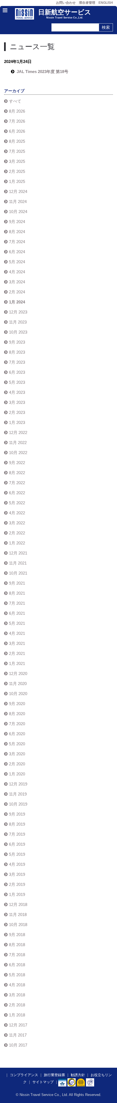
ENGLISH (105, 3)
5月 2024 (17, 261)
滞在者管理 (87, 3)
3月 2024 (17, 282)
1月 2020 (17, 774)
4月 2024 (17, 272)
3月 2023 (17, 402)
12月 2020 (18, 673)
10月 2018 (18, 924)
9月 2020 (17, 703)
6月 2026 (17, 131)
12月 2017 (18, 1025)
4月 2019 (17, 864)
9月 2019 (17, 814)
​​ (71, 1082)
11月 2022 (18, 442)
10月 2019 (18, 804)
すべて (15, 101)
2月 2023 (17, 412)
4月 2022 (17, 513)
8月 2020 (17, 713)
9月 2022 (17, 462)
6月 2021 (17, 613)
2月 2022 (17, 533)
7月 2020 (17, 723)
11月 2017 (18, 1035)
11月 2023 (18, 322)
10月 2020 (18, 693)
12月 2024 (18, 191)
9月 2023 (17, 342)
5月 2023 (17, 382)
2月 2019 (17, 884)
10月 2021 (18, 573)
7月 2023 (17, 362)
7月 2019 (17, 834)
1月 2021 (17, 663)
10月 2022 (18, 452)
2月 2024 (17, 292)
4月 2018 (17, 984)
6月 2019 (17, 844)
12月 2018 (18, 904)
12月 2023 (18, 312)
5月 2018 (17, 974)
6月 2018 (17, 964)
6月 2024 (17, 251)
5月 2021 (17, 623)
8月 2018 (17, 944)
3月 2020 (17, 754)
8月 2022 (17, 472)
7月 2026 (17, 121)
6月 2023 (17, 372)
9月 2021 (17, 583)
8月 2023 (17, 352)
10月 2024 (18, 211)
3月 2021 (17, 643)
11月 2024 (18, 201)
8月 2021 (17, 593)
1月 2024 (17, 302)
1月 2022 (17, 543)
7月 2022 (17, 482)
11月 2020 (18, 683)
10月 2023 (18, 332)
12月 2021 (18, 553)
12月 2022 (18, 432)
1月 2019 (17, 894)
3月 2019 (17, 874)
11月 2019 (18, 794)
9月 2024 (17, 221)
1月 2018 (17, 1015)
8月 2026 (17, 111)
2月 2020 (17, 764)
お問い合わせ (66, 3)
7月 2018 (17, 954)
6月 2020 (17, 733)
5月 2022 (17, 502)
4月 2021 (17, 633)
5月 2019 (17, 854)
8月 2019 (17, 824)
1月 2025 (17, 181)
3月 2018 (17, 995)
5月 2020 (17, 743)
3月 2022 (17, 523)
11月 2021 (18, 563)
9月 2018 (17, 934)
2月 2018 (17, 1005)
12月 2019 (18, 784)
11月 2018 (18, 914)
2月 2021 (17, 653)
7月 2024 (17, 241)
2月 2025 (17, 171)
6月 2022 (17, 492)
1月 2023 (17, 422)
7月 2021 (17, 603)
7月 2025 (17, 151)
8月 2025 (17, 141)
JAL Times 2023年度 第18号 (42, 71)
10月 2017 (18, 1045)
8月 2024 (17, 231)
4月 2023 (17, 392)
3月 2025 (17, 161)
